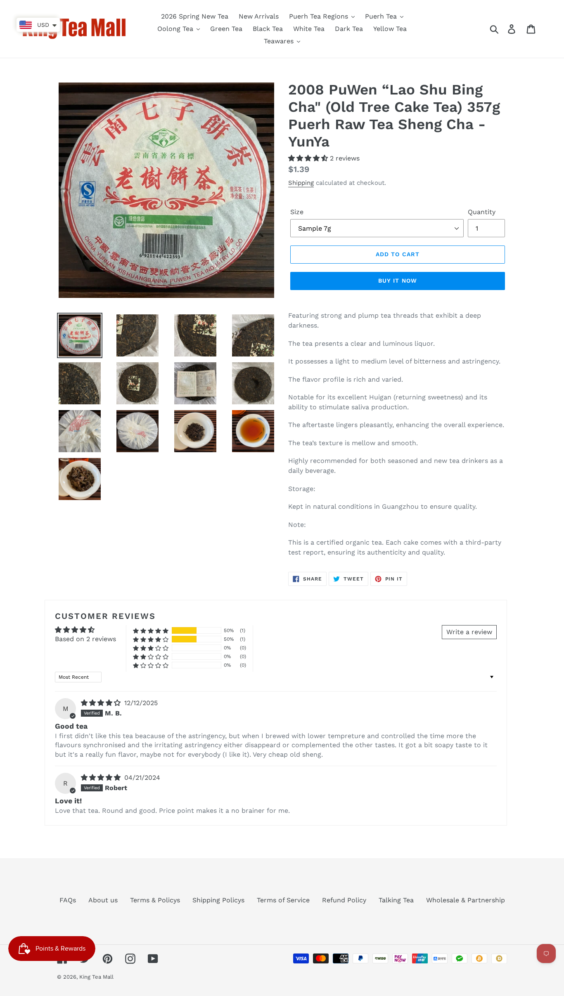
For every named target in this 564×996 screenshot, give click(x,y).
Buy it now (397, 280)
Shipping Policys (218, 900)
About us (103, 900)
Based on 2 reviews (85, 639)
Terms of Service (283, 900)
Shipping (301, 182)
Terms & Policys (155, 900)
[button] (309, 158)
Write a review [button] (469, 632)
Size (296, 212)
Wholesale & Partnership (465, 900)
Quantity (481, 212)
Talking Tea (396, 900)
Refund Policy (344, 900)
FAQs (67, 900)
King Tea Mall (96, 977)
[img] (102, 703)
